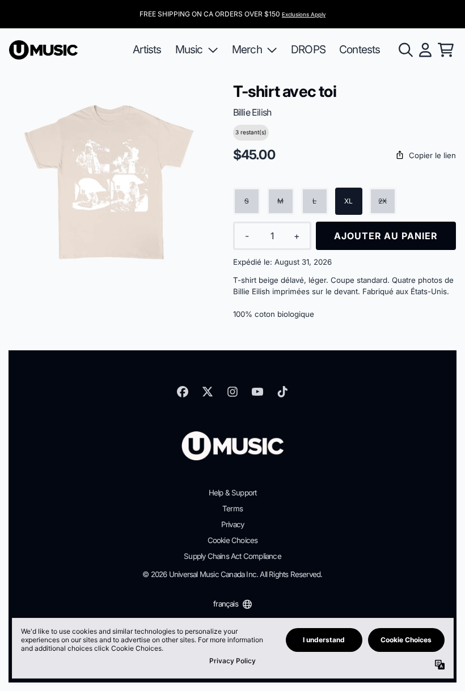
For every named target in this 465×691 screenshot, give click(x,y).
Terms (232, 508)
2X (382, 201)
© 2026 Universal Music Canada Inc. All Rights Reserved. (232, 574)
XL (348, 201)
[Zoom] (109, 182)
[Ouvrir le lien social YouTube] (257, 391)
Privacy (232, 524)
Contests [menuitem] (360, 49)
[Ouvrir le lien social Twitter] (207, 391)
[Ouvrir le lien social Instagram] (232, 391)
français (225, 603)
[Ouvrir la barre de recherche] (405, 50)
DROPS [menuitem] (308, 49)
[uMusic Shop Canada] (43, 50)
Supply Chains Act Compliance (232, 556)
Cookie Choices (233, 540)
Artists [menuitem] (147, 49)
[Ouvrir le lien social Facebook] (182, 391)
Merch (247, 49)
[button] (344, 156)
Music (189, 49)
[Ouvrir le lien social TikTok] (282, 391)
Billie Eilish (252, 112)
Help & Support (233, 492)
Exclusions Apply (303, 14)
